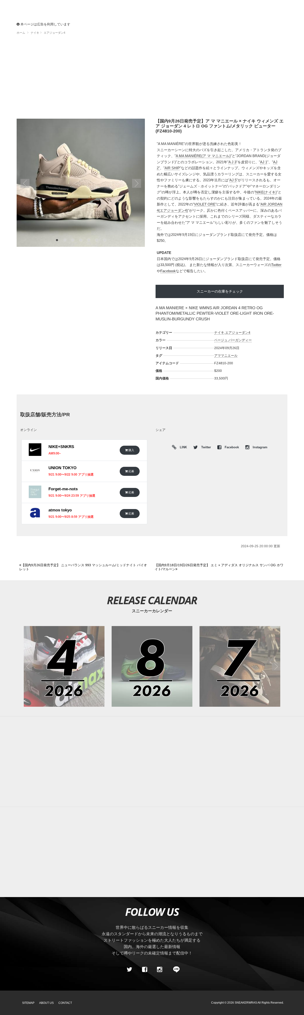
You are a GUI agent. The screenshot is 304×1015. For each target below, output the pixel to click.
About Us (46, 1003)
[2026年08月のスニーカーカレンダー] (152, 666)
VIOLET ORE (204, 204)
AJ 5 (233, 180)
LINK (182, 448)
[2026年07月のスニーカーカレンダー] (240, 666)
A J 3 (232, 162)
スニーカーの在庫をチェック (220, 291)
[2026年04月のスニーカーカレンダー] (64, 666)
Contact (65, 1003)
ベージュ (221, 340)
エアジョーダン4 (237, 332)
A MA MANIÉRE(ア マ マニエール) (203, 156)
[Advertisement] (152, 78)
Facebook (168, 271)
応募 (131, 471)
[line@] (175, 969)
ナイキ (219, 332)
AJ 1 (263, 162)
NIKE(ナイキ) (266, 192)
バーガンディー (240, 340)
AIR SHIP (172, 168)
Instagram (259, 447)
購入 (131, 450)
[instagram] (159, 969)
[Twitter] (129, 969)
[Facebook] (144, 969)
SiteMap (28, 1003)
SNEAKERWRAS (246, 1002)
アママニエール (226, 355)
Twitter (276, 265)
